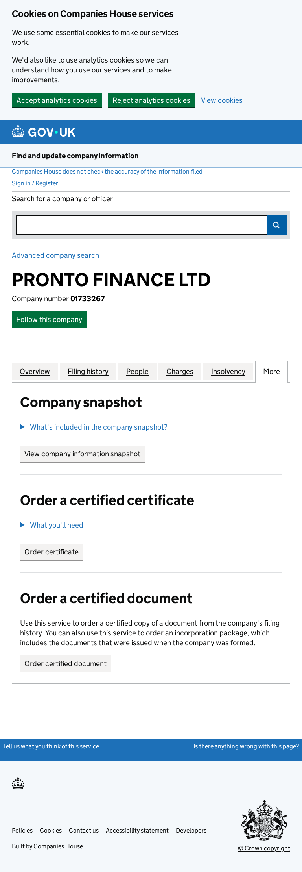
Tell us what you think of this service (51, 746)
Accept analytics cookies (57, 100)
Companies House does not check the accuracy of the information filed (107, 171)
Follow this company (49, 319)
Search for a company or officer (62, 198)
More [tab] (271, 371)
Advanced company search (55, 255)
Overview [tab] (35, 371)
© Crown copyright (264, 848)
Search (277, 225)
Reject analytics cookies (151, 100)
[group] (151, 428)
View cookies (222, 100)
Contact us (84, 830)
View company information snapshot (84, 453)
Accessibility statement (137, 830)
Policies (22, 830)
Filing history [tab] (88, 371)
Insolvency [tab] (228, 371)
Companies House (58, 846)
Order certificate (51, 551)
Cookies (51, 830)
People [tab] (137, 371)
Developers (191, 830)
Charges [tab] (179, 371)
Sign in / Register (35, 183)
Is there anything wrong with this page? (246, 746)
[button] (94, 427)
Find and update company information (75, 155)
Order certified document (65, 663)
